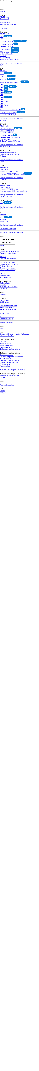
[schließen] (1, 7)
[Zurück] (0, 7)
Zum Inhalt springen (7, 1)
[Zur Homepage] (19, 4)
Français (3, 392)
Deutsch (2, 391)
